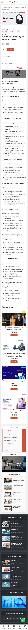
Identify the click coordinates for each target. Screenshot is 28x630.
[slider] (13, 74)
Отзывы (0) (12, 63)
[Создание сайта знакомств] (8, 508)
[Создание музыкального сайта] (8, 480)
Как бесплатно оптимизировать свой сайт (17, 569)
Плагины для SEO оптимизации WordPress (15, 584)
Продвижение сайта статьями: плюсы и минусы (16, 544)
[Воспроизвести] (6, 74)
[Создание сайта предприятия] (8, 494)
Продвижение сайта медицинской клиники (16, 523)
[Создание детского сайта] (8, 487)
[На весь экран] (21, 74)
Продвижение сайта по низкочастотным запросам (16, 576)
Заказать (10, 49)
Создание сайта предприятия (17, 493)
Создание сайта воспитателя (17, 500)
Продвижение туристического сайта (17, 530)
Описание (5, 63)
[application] (14, 72)
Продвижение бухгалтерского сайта (16, 537)
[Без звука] (19, 74)
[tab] (5, 63)
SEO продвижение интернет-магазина (14, 464)
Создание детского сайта (18, 486)
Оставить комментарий (17, 526)
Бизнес (8, 7)
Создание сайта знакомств (17, 507)
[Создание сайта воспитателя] (8, 501)
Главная (4, 7)
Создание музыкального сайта (18, 479)
